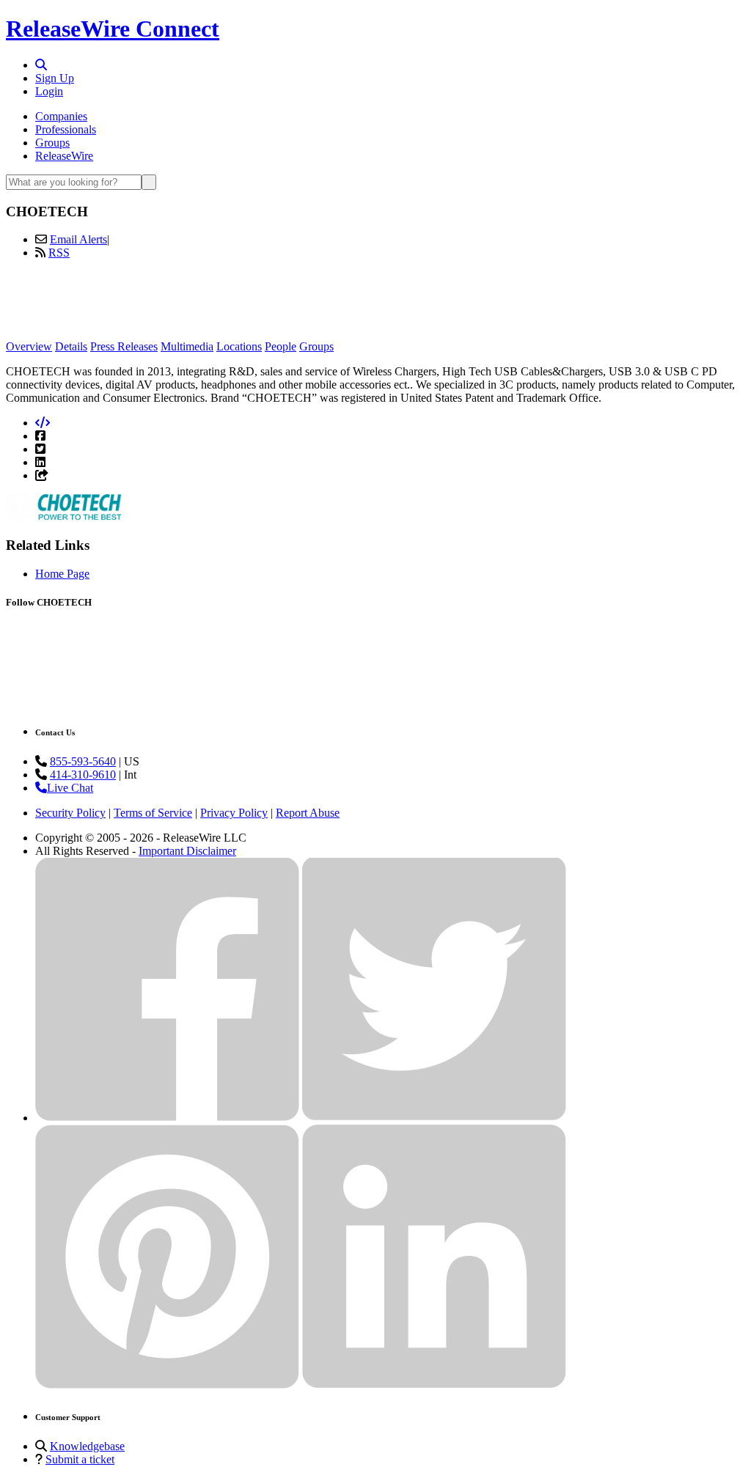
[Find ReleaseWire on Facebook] (167, 1117)
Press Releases (124, 346)
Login (49, 91)
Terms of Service (153, 812)
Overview (29, 346)
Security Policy (70, 812)
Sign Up (54, 78)
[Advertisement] (375, 304)
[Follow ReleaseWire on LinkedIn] (434, 1384)
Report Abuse (308, 812)
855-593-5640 (83, 761)
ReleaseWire (64, 156)
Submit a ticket (79, 1459)
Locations (239, 346)
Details (71, 346)
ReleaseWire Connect (112, 28)
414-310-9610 (83, 774)
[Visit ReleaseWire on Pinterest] (167, 1384)
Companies (61, 116)
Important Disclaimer (187, 851)
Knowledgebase (87, 1446)
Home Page (62, 573)
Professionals (65, 129)
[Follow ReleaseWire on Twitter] (434, 1117)
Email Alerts (78, 239)
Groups (52, 142)
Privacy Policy (234, 812)
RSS (59, 252)
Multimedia (187, 346)
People (280, 346)
